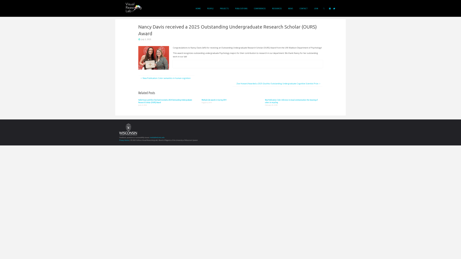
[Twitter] (334, 8)
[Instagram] (330, 8)
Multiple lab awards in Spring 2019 (214, 100)
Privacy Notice (124, 140)
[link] (324, 8)
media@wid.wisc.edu (157, 137)
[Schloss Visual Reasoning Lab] (135, 8)
